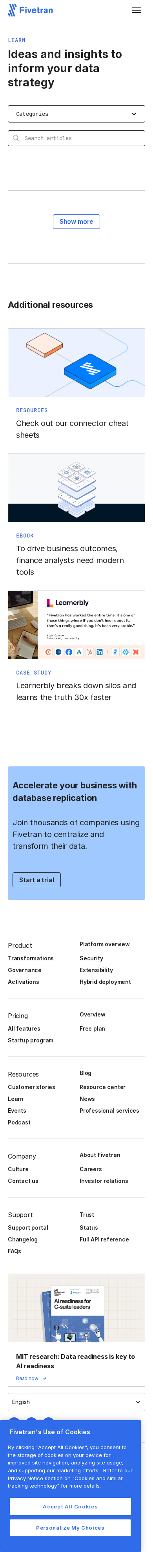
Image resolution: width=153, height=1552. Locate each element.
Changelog (23, 1239)
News (87, 1098)
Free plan (92, 1028)
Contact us (23, 1180)
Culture (18, 1169)
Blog (85, 1072)
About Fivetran (100, 1155)
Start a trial (36, 880)
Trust (87, 1214)
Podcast (19, 1122)
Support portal (28, 1227)
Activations (23, 981)
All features (24, 1028)
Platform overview (105, 944)
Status (89, 1227)
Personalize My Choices (70, 1528)
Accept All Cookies (70, 1506)
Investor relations (104, 1180)
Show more (76, 221)
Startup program (30, 1040)
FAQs (14, 1251)
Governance (25, 970)
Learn (16, 1098)
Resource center (103, 1087)
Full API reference (104, 1239)
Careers (91, 1169)
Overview (92, 1014)
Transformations (31, 958)
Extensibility (96, 970)
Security (91, 958)
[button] (136, 10)
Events (17, 1110)
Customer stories (31, 1087)
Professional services (109, 1110)
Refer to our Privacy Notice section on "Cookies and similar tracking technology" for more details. (70, 1478)
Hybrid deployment (105, 981)
